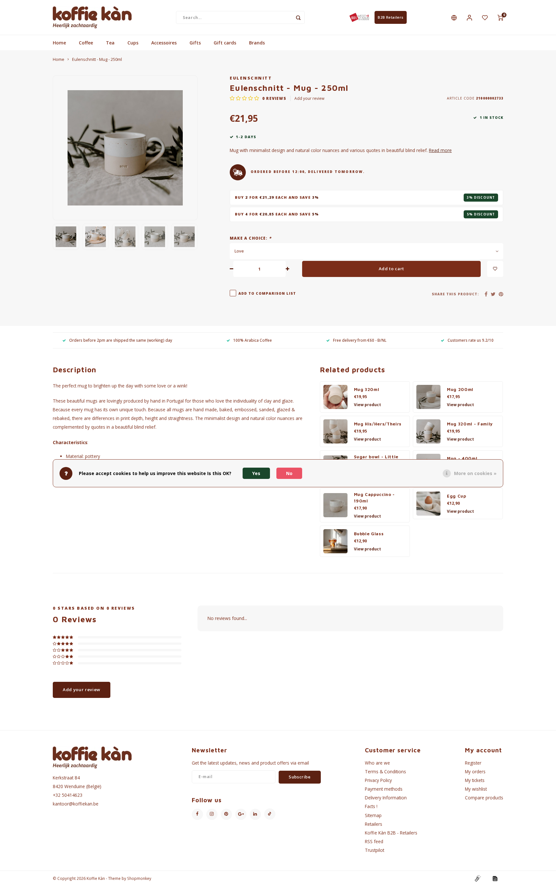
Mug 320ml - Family (470, 423)
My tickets (475, 780)
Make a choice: (250, 238)
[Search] (298, 17)
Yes (256, 473)
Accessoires (164, 43)
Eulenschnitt (251, 78)
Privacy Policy (378, 780)
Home (59, 43)
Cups (132, 43)
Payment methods (384, 789)
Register (473, 763)
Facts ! (371, 806)
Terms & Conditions (385, 771)
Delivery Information (386, 798)
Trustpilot (374, 850)
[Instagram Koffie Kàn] (212, 814)
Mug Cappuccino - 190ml (374, 497)
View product (367, 404)
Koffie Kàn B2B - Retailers (391, 833)
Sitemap (373, 815)
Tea (110, 43)
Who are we (377, 763)
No (289, 473)
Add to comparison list (267, 293)
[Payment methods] (477, 878)
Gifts (195, 43)
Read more (440, 150)
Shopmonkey (139, 878)
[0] (500, 17)
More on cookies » (475, 473)
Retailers (373, 824)
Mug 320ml (366, 389)
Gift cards (225, 43)
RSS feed (374, 841)
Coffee (86, 43)
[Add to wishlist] (495, 269)
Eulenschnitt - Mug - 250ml (97, 59)
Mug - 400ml (462, 458)
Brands (257, 43)
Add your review (309, 98)
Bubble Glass (369, 533)
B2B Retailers (390, 17)
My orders (475, 771)
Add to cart (391, 269)
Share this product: (455, 294)
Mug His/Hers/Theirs (378, 423)
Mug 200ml (460, 389)
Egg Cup (456, 496)
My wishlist (476, 789)
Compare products (484, 798)
